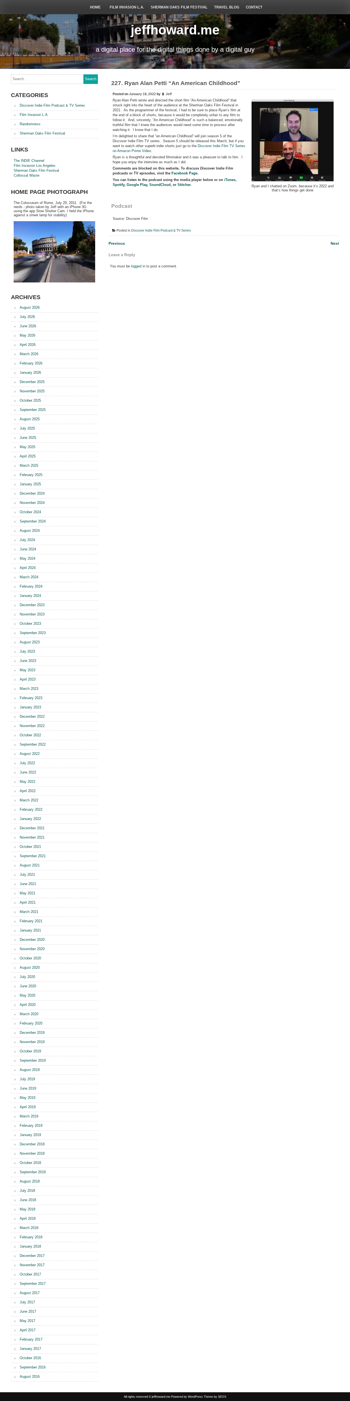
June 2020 (28, 986)
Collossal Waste (26, 175)
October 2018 (30, 1163)
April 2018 (28, 1218)
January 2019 (30, 1135)
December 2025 (32, 382)
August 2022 (30, 754)
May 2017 (27, 1321)
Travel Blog (226, 7)
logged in (138, 266)
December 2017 (32, 1256)
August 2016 (30, 1376)
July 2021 (27, 874)
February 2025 (31, 475)
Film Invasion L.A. (127, 7)
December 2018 (32, 1144)
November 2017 (32, 1265)
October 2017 (30, 1274)
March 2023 (29, 689)
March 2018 (29, 1228)
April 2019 (28, 1107)
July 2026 (27, 317)
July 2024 (27, 540)
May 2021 (27, 893)
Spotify (118, 185)
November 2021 (32, 837)
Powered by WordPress (187, 1396)
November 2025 (32, 391)
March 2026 (29, 354)
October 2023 (30, 623)
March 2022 (29, 800)
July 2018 (27, 1191)
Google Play (137, 185)
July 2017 (27, 1302)
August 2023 (30, 642)
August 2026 (30, 307)
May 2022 (27, 782)
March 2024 (29, 577)
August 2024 (30, 531)
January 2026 (30, 372)
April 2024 (28, 568)
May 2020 (27, 995)
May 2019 (27, 1098)
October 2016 (30, 1358)
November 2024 (32, 503)
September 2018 (33, 1172)
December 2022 (32, 716)
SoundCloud (160, 185)
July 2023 (27, 651)
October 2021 (30, 847)
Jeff (169, 94)
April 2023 (28, 679)
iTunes (229, 180)
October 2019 (30, 1051)
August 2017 (30, 1293)
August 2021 (30, 865)
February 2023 (31, 698)
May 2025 (27, 447)
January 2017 (30, 1349)
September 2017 (33, 1284)
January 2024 (30, 596)
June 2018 (28, 1200)
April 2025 (28, 456)
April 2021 (28, 902)
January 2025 (30, 484)
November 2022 (32, 726)
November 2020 (32, 949)
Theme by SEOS (215, 1396)
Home (95, 7)
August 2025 (30, 419)
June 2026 (28, 326)
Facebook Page (184, 173)
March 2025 (29, 465)
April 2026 (28, 345)
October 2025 (30, 400)
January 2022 (30, 819)
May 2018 (27, 1209)
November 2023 (32, 614)
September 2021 (33, 856)
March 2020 (29, 1014)
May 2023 (27, 670)
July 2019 (27, 1079)
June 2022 (28, 772)
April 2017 (28, 1330)
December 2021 (32, 828)
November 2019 (32, 1042)
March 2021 (29, 912)
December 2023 (32, 605)
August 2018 (30, 1181)
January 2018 (30, 1246)
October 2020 (30, 958)
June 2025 (28, 438)
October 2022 (30, 735)
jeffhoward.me (175, 30)
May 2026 (27, 335)
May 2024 (27, 558)
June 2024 (28, 549)
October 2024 (30, 512)
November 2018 (32, 1153)
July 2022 (27, 763)
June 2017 (28, 1311)
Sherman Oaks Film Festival (179, 7)
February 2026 (31, 363)
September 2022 (33, 744)
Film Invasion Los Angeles (35, 166)
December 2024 (32, 493)
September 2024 (33, 521)
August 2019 (30, 1070)
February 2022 (31, 809)
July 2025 (27, 428)
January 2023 (30, 707)
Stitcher (183, 185)
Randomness (30, 124)
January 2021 (30, 930)
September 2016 (33, 1367)
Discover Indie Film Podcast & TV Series (161, 230)
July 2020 (27, 977)
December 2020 (32, 940)
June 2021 (28, 884)
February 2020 (31, 1023)
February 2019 (31, 1125)
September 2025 (33, 410)
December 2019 (32, 1033)
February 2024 (31, 586)
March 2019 (29, 1116)
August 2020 (30, 967)
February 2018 (31, 1237)
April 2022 (28, 791)
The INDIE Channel (29, 161)
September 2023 (33, 633)
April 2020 (28, 1005)
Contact (254, 7)
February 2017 (31, 1339)
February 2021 (31, 921)
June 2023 (28, 661)
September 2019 (33, 1060)
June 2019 (28, 1088)
